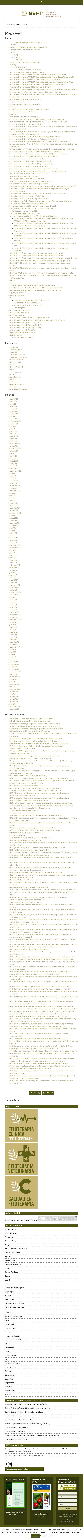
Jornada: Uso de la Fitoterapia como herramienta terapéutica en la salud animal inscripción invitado (43, 258)
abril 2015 (12, 630)
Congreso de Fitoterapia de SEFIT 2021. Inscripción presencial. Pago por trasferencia (38, 74)
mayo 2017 (13, 575)
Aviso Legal (13, 65)
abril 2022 (12, 478)
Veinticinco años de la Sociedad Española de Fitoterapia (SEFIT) (30, 838)
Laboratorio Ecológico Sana (14, 1303)
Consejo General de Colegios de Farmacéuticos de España (24, 1412)
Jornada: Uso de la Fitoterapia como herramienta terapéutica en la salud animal (36, 253)
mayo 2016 (13, 600)
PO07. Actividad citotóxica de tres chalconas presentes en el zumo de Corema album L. (39, 1063)
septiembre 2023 (15, 448)
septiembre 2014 (15, 647)
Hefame (8, 1295)
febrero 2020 (13, 520)
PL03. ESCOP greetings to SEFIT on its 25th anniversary (28, 776)
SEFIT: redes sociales (16, 315)
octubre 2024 (13, 424)
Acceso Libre (13, 347)
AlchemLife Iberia (11, 1233)
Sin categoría (13, 387)
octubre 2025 (13, 414)
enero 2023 (13, 466)
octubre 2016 (13, 590)
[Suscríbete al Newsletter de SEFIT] (67, 1497)
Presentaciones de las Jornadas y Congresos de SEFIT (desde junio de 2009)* (35, 288)
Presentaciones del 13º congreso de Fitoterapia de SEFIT (28, 887)
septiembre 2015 (15, 620)
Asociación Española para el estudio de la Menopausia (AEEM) (26, 1404)
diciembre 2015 (14, 612)
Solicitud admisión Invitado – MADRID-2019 (24, 322)
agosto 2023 (13, 451)
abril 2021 (12, 498)
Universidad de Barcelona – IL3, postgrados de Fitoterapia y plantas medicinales (32, 1435)
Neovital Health (10, 1328)
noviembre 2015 (15, 615)
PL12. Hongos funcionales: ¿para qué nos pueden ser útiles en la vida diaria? (35, 788)
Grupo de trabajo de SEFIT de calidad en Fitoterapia (26, 179)
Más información (46, 1536)
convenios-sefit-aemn (16, 102)
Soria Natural (9, 1375)
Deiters (7, 1276)
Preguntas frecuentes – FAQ (23, 337)
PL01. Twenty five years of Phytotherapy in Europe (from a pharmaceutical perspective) (39, 778)
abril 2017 (12, 577)
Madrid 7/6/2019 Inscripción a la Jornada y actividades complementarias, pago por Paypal (40, 261)
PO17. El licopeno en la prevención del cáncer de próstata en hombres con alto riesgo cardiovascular (43, 1051)
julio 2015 (12, 625)
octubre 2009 (13, 692)
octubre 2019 (13, 525)
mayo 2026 (13, 401)
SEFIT (41, 14)
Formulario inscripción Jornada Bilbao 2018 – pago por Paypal (30, 161)
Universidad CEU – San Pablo (15, 1431)
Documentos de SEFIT (16, 359)
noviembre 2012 (15, 669)
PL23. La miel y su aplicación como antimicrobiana (26, 786)
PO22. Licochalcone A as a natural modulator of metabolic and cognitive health (36, 947)
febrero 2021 (13, 503)
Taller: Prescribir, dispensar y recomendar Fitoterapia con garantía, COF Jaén (35, 790)
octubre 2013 (13, 667)
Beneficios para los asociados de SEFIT (27, 303)
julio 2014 (12, 652)
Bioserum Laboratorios (13, 1264)
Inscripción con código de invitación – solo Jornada (26, 196)
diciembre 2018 (14, 545)
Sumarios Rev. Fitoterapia (18, 389)
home (11, 364)
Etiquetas (17, 57)
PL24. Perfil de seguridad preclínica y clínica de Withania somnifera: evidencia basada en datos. (41, 803)
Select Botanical (10, 1367)
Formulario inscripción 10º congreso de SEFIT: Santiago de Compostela (33, 156)
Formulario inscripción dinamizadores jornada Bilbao (27, 159)
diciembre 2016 (14, 585)
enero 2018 (13, 563)
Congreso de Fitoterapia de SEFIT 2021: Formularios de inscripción (31, 87)
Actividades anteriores (17, 355)
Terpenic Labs (10, 1383)
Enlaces (12, 107)
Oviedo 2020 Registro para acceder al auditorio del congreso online (32, 285)
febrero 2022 (13, 483)
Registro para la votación (17, 293)
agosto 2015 (13, 622)
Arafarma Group (10, 1241)
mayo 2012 (13, 674)
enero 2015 (13, 637)
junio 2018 (12, 553)
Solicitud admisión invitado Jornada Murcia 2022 (25, 327)
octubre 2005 (13, 702)
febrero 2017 (13, 582)
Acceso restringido (15, 349)
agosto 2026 (13, 399)
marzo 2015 (13, 632)
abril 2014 (12, 659)
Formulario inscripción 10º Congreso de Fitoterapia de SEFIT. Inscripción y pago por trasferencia (41, 149)
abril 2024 (12, 434)
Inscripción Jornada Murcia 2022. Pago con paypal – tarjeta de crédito (33, 206)
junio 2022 (12, 473)
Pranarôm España (11, 1355)
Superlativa (9, 1379)
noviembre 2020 (15, 508)
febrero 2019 (13, 540)
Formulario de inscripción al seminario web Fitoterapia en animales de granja (35, 136)
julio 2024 (12, 426)
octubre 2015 (13, 617)
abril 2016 (12, 602)
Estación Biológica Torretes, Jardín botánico (20, 1416)
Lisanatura (8, 1313)
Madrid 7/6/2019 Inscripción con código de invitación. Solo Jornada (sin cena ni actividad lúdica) (41, 273)
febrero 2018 (13, 560)
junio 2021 (12, 493)
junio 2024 (12, 429)
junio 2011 (12, 682)
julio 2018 (12, 550)
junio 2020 (12, 515)
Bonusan (8, 1268)
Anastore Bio (9, 1237)
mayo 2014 (13, 657)
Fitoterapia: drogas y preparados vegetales (23, 813)
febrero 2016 (13, 607)
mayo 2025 (13, 419)
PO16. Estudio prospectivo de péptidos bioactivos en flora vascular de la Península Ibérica (39, 986)
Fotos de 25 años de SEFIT (18, 835)
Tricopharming (10, 1390)
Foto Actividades (15, 362)
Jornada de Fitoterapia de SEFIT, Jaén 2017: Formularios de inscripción (33, 216)
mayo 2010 (13, 687)
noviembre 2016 (15, 587)
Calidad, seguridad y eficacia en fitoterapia (23, 810)
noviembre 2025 (15, 411)
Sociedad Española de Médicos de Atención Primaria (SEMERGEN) (27, 1424)
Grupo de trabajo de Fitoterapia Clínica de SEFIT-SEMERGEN (29, 174)
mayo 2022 (13, 476)
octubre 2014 (13, 644)
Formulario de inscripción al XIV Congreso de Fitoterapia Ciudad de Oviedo (34, 139)
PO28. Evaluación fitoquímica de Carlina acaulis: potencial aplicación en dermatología (38, 1016)
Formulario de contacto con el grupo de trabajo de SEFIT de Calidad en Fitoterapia (37, 119)
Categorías (17, 55)
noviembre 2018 (15, 548)
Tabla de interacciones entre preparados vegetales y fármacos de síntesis (34, 756)
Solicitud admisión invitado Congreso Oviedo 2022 (26, 325)
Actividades (13, 45)
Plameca (8, 1351)
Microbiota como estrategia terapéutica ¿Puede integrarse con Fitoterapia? (35, 724)
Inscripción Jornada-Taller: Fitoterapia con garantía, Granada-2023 (31, 208)
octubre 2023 (13, 446)
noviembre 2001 (15, 709)
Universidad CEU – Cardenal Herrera (17, 1427)
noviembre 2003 (15, 706)
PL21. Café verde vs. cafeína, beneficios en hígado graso (28, 800)
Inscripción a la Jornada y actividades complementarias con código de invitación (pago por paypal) (42, 186)
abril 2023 (12, 458)
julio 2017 (12, 573)
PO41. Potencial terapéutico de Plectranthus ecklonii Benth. (29, 949)
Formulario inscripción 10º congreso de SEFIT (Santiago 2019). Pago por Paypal (36, 151)
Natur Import (9, 1324)
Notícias (12, 280)
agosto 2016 (13, 595)
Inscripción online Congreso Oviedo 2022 (23, 211)
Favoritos (12, 114)
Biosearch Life (10, 1260)
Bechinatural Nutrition (12, 1253)
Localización (18, 60)
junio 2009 (12, 694)
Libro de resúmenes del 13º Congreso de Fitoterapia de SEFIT (30, 758)
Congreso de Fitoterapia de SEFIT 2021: (42, 77)
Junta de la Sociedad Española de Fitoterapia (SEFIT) (32, 300)
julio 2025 (12, 416)
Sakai (7, 1359)
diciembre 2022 (14, 468)
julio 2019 (12, 528)
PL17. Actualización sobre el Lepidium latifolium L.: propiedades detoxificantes (36, 872)
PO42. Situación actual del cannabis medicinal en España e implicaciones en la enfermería (39, 989)
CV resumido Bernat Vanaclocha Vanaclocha (24, 104)
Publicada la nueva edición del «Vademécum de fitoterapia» (29, 731)
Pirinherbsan (9, 1348)
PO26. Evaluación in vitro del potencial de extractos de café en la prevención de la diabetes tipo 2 (42, 957)
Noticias (12, 369)
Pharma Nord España (12, 1336)
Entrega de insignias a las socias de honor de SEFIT (26, 833)
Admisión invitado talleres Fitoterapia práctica (25, 50)
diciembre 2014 (14, 639)
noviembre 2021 (15, 486)
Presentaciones (14, 377)
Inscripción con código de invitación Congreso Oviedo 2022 (29, 199)
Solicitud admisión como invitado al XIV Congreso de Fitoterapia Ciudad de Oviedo (37, 320)
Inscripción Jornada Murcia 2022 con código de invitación (28, 203)
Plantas (12, 374)
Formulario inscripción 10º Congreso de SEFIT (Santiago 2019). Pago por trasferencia (38, 154)
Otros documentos (15, 372)
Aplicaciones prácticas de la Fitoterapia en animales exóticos (30, 721)
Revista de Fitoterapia (16, 295)
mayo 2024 (13, 431)
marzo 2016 (13, 605)
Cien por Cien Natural (12, 1272)
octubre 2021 (13, 488)
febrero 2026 (13, 406)
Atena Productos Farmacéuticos (16, 1249)
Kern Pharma (9, 1299)
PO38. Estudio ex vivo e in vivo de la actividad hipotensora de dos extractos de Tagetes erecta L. (41, 959)
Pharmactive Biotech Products (15, 1340)
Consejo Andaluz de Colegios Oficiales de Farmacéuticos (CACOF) (27, 1408)
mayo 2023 (13, 456)
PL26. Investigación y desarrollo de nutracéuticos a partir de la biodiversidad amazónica (39, 798)
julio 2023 (12, 453)
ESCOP (7, 1455)
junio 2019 (12, 530)
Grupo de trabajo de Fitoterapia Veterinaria (23, 176)
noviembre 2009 (15, 689)
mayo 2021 (13, 496)
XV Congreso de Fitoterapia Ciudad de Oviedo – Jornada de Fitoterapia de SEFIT (36, 746)
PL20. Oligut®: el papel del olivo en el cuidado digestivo (27, 880)
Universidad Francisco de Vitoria (16, 1439)
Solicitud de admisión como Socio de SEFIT (28, 305)
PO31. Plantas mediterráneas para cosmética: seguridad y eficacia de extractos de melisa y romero (43, 944)
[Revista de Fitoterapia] (15, 1495)
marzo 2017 (13, 580)
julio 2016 (12, 597)
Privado (12, 379)
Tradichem (8, 1387)
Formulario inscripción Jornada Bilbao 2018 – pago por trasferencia (32, 164)
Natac (7, 1320)
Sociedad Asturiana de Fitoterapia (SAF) (18, 1420)
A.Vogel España (10, 1229)
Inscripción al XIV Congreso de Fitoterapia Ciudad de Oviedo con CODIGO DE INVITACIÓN (39, 193)
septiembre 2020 (15, 513)
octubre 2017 (13, 570)
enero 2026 (13, 409)
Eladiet (7, 1280)
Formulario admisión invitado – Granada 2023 (24, 117)
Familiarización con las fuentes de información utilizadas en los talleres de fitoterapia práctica (41, 805)
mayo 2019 (13, 533)
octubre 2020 (13, 511)
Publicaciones (14, 382)
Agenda (12, 52)
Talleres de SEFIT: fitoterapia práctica (22, 748)
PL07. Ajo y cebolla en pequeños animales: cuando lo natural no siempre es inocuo (37, 848)
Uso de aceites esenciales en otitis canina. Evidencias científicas (31, 719)
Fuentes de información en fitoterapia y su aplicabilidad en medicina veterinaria (36, 729)
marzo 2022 (13, 481)
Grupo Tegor (9, 1292)
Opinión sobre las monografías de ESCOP (23, 283)
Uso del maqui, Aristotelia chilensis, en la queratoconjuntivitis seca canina (34, 726)
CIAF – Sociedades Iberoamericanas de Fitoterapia (26, 72)
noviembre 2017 (15, 568)
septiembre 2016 (15, 592)
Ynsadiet (8, 1394)
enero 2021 (13, 505)
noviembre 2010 (15, 684)
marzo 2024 (13, 436)
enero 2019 (13, 543)
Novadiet (8, 1332)
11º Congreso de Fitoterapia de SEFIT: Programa (25, 42)
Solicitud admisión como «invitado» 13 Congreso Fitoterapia (29, 318)
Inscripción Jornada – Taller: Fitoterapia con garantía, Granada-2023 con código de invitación (40, 201)
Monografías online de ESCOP (24, 112)
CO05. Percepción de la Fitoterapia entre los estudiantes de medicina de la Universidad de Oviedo (42, 890)
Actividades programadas (18, 357)
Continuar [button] (35, 1536)
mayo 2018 (13, 555)
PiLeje (7, 1344)
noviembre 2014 (15, 642)
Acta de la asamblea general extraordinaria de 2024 (27, 900)
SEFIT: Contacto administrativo (19, 310)
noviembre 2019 (15, 523)
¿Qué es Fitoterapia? (16, 335)
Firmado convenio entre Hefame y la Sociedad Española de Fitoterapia (33, 741)
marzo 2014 (13, 662)
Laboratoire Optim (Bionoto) (14, 1307)
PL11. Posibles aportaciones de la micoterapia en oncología (29, 850)
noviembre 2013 (15, 664)
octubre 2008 (13, 696)
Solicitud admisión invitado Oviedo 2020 (22, 330)
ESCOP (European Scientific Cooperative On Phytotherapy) (29, 109)
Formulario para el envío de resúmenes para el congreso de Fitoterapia (33, 169)
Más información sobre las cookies (30, 70)
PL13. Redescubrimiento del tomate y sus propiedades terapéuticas (32, 828)
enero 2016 (13, 610)
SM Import (8, 1371)
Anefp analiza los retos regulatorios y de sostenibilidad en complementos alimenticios (38, 743)
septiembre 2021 (15, 491)
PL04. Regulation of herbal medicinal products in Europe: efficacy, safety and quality (37, 897)
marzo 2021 (13, 501)
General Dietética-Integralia (14, 1288)
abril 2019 (12, 535)
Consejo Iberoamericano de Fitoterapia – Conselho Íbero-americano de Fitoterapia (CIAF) (35, 1449)
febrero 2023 (13, 463)
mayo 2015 (13, 627)
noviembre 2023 (15, 444)
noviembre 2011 (15, 677)
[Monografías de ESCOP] (41, 1497)
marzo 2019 (13, 538)
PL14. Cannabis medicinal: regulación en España (25, 840)
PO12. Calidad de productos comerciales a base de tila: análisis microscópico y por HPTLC (39, 1038)
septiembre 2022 (15, 471)
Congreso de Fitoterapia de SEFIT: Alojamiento (25, 99)
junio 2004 (12, 704)
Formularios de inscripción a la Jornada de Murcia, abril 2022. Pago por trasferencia (37, 171)
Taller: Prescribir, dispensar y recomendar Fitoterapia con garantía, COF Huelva (35, 815)
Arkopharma (9, 1245)
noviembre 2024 (15, 421)
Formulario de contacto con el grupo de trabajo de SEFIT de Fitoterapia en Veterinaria (38, 122)
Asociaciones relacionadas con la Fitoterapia (24, 62)
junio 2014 (12, 654)
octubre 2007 (13, 699)
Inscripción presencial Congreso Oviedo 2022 (24, 213)
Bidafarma (8, 1256)
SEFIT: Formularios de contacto (19, 313)
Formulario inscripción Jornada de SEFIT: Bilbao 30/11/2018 (29, 166)
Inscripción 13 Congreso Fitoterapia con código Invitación (28, 184)
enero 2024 (13, 441)
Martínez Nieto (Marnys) (13, 1316)
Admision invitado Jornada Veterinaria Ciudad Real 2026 (28, 47)
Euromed (8, 1284)
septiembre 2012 (15, 672)
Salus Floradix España (12, 1363)
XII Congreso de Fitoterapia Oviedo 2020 (23, 332)
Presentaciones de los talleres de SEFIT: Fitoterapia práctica (29, 808)
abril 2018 (12, 558)
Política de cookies (20, 67)
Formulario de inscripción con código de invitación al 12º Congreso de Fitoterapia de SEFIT (39, 141)
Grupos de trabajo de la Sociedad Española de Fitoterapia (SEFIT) (31, 181)
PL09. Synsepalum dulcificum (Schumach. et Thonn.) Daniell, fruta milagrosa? (35, 830)
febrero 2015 (13, 634)
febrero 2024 (13, 439)
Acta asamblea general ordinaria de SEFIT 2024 (25, 902)
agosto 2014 (13, 649)
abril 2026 (12, 404)
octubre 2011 (13, 679)
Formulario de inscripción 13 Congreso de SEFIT (25, 124)
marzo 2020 (13, 518)
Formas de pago (19, 308)
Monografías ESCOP (16, 367)
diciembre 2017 (14, 565)
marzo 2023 (13, 461)
